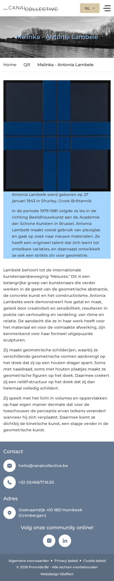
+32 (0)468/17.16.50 (36, 482)
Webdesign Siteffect (57, 574)
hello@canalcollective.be (43, 465)
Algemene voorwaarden (29, 561)
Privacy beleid (66, 561)
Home (9, 64)
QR (27, 64)
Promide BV (39, 567)
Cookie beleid (94, 561)
